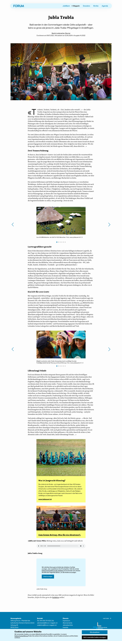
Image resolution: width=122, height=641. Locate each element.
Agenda (105, 6)
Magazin (76, 6)
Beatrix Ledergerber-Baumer (61, 33)
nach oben (106, 618)
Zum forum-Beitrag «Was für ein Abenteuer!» (59, 535)
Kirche (95, 6)
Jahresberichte (68, 625)
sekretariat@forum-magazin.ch (47, 623)
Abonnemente (67, 623)
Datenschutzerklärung (21, 636)
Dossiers (86, 6)
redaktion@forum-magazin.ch (47, 625)
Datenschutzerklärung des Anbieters (53, 571)
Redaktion (55, 597)
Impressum (66, 621)
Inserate (65, 627)
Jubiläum (66, 6)
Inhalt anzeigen (47, 576)
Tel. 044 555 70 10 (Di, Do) (45, 621)
